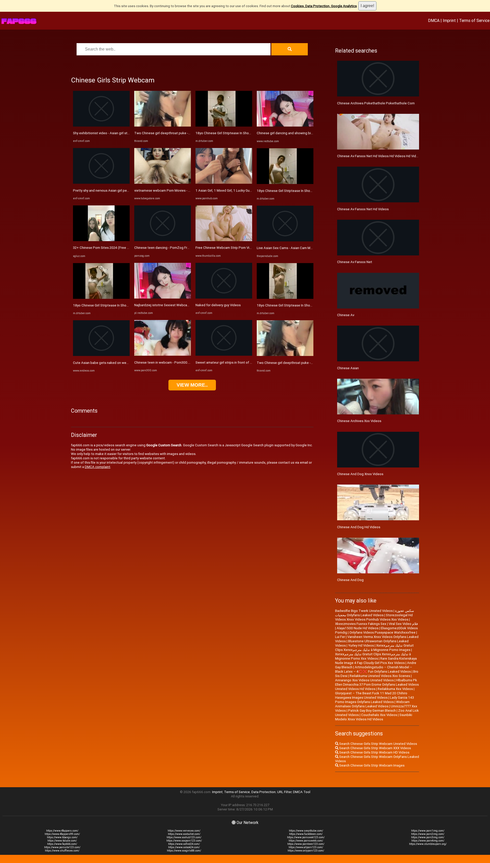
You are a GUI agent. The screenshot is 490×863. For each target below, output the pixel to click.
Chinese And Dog (350, 580)
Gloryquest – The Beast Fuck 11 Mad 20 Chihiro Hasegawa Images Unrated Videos (371, 695)
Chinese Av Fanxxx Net (354, 262)
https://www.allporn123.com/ (306, 847)
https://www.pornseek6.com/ (306, 840)
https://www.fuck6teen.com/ (306, 834)
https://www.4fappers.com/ (62, 830)
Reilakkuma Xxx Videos (395, 689)
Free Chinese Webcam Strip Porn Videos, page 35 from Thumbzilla (246, 247)
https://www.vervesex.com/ (184, 830)
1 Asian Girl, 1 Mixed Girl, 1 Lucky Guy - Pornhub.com (234, 190)
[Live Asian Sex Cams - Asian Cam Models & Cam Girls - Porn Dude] (285, 240)
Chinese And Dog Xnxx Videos (360, 474)
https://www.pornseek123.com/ (306, 837)
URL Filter (284, 792)
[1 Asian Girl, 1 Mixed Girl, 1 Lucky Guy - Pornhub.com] (223, 182)
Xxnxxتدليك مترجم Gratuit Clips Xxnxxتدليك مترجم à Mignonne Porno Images (374, 647)
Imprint (449, 20)
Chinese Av (345, 315)
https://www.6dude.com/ (62, 840)
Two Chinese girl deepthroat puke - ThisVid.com (171, 133)
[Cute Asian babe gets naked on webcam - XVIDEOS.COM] (101, 355)
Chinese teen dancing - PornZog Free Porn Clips (170, 247)
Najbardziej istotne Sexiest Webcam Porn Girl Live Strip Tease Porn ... (187, 305)
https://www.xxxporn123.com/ (184, 840)
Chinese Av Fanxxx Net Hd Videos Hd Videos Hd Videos (379, 156)
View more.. (192, 385)
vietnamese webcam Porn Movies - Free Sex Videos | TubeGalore (183, 190)
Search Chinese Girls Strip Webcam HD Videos (373, 752)
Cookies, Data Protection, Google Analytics (324, 6)
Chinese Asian (348, 368)
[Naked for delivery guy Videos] (223, 297)
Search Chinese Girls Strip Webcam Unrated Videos (377, 744)
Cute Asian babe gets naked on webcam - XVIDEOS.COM (116, 363)
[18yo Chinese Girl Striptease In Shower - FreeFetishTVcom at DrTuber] (101, 297)
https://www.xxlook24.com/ (184, 847)
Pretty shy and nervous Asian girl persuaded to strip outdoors (119, 190)
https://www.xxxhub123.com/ (184, 837)
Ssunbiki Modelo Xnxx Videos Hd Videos (373, 717)
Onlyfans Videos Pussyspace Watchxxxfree (382, 632)
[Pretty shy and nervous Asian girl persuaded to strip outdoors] (101, 182)
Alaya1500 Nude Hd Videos (357, 628)
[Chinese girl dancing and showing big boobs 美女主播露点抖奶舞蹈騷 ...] (285, 125)
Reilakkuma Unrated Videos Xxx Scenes (380, 676)
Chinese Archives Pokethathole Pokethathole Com (376, 103)
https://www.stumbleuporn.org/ (428, 844)
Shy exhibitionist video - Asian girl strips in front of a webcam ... (120, 133)
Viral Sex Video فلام (403, 624)
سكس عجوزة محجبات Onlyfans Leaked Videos (374, 613)
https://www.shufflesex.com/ (62, 850)
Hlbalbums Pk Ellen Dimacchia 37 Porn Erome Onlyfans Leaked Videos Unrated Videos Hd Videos (377, 684)
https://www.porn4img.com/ (427, 840)
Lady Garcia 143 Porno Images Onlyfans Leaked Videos (374, 699)
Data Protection (263, 792)
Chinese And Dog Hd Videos (358, 527)
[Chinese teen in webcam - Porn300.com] (162, 354)
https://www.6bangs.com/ (62, 837)
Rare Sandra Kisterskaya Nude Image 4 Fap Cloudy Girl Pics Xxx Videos (376, 660)
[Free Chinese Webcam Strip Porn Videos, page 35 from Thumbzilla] (223, 240)
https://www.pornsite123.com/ (62, 847)
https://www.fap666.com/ (62, 844)
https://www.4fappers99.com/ (62, 834)
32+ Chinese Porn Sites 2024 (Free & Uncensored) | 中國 (116, 247)
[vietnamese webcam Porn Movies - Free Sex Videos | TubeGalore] (162, 182)
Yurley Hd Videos (361, 645)
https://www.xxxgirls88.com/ (184, 850)
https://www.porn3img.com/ (427, 837)
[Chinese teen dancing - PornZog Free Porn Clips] (162, 240)
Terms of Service (474, 20)
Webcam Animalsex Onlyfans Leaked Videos (372, 704)
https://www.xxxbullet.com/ (184, 834)
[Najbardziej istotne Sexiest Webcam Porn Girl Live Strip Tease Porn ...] (162, 297)
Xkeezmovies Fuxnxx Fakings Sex (360, 624)
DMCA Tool (301, 792)
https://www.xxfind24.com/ (184, 844)
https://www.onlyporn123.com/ (306, 850)
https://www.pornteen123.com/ (305, 844)
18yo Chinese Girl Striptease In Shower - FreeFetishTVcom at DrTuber (126, 305)
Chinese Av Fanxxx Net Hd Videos (363, 209)
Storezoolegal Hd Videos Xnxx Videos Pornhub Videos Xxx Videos (374, 617)
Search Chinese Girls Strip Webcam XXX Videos (374, 748)
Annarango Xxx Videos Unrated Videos (364, 680)
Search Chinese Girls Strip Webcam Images (371, 765)
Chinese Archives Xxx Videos (359, 421)
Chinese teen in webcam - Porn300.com (164, 362)
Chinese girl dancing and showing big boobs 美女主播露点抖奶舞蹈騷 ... (310, 133)
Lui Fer (340, 637)
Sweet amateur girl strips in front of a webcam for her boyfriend (243, 362)
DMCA (433, 20)
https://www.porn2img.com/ (427, 834)
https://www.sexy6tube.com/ (306, 830)
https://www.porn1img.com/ (427, 830)
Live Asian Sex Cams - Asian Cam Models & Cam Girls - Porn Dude (306, 248)
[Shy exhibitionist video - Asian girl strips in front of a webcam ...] (101, 125)
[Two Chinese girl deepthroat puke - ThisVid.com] (162, 125)
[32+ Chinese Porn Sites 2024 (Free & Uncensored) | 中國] (101, 240)
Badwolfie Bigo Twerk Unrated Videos (364, 611)
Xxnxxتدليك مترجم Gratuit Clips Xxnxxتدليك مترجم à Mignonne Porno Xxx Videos (373, 656)
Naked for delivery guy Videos (218, 305)
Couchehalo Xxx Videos (379, 715)
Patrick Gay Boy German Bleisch (372, 710)
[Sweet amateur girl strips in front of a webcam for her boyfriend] (223, 354)
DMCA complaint (97, 467)
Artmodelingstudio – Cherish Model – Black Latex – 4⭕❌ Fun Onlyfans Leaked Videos (373, 669)
